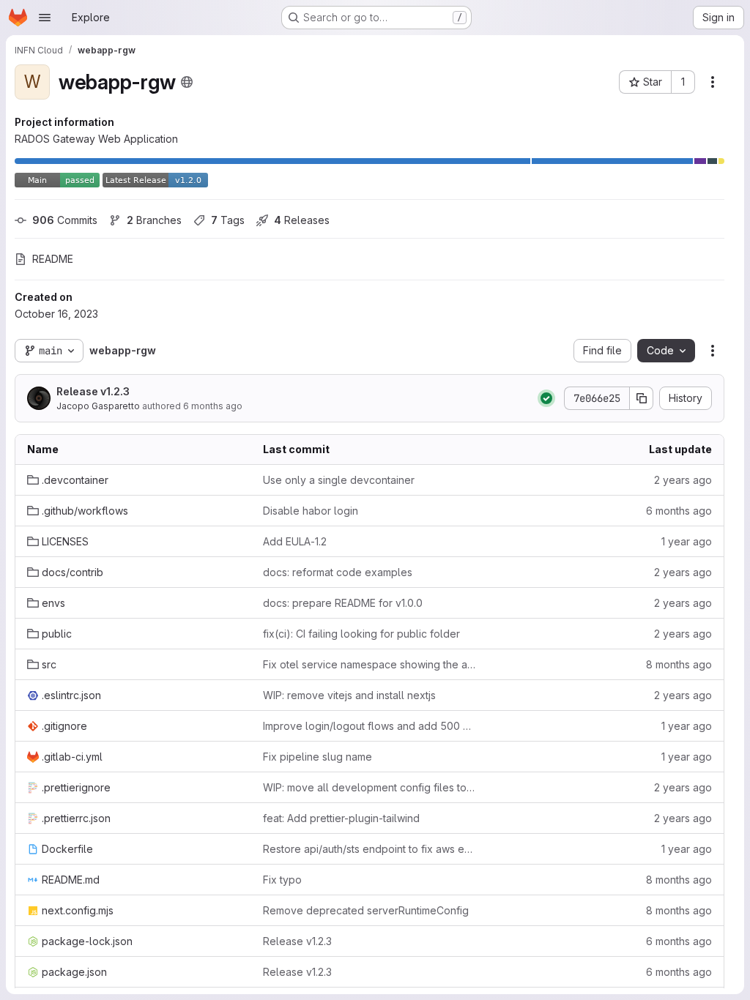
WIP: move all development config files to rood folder (369, 787)
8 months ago (679, 664)
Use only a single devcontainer (339, 480)
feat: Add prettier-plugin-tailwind (341, 818)
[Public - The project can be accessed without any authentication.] (187, 82)
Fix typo (282, 879)
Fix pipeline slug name (317, 756)
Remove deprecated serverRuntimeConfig (366, 910)
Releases (302, 220)
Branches (154, 220)
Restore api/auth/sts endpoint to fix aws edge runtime (369, 849)
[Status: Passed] (546, 398)
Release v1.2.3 (93, 391)
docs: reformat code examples (337, 572)
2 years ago (683, 480)
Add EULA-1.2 (295, 541)
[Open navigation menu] (44, 17)
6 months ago (212, 405)
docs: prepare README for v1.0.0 (343, 603)
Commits (64, 220)
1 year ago (686, 541)
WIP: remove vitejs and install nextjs (349, 695)
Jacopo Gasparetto (98, 405)
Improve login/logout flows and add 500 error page (369, 726)
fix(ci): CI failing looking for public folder (361, 633)
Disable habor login (310, 510)
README (52, 259)
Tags (228, 220)
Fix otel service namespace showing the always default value (369, 664)
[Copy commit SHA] (641, 398)
